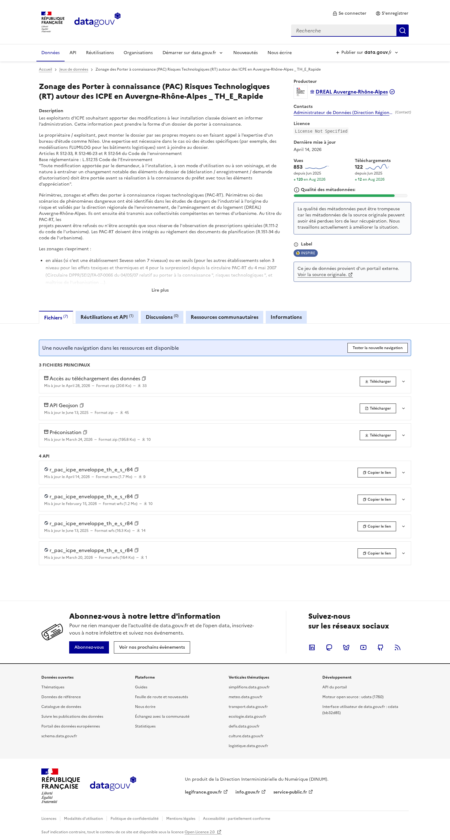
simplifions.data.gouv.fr (249, 687)
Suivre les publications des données (72, 716)
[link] (349, 13)
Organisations (138, 53)
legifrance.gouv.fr (203, 792)
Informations (286, 317)
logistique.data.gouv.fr (248, 746)
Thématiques (52, 687)
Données (50, 53)
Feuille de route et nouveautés (161, 697)
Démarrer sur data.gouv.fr (189, 53)
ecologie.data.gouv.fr (247, 716)
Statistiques (145, 726)
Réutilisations (100, 53)
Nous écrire (280, 53)
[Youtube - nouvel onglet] (363, 647)
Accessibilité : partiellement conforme (236, 818)
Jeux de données (73, 69)
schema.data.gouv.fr (59, 736)
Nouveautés (245, 53)
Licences (48, 818)
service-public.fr (290, 792)
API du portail (334, 687)
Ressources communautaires (224, 317)
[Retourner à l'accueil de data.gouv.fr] (97, 21)
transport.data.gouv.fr (248, 706)
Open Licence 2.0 (200, 832)
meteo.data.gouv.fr (246, 697)
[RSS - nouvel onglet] (398, 647)
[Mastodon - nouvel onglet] (329, 647)
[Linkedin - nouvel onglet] (312, 647)
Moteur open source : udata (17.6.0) (353, 697)
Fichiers (56, 317)
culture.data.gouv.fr (246, 736)
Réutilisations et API (107, 317)
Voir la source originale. (322, 274)
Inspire (308, 253)
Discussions (162, 317)
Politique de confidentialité (135, 818)
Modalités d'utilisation (83, 818)
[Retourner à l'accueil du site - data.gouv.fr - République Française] (113, 786)
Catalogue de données (61, 706)
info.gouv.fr (247, 792)
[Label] (296, 244)
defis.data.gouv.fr (244, 726)
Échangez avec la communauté (162, 716)
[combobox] (350, 30)
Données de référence (61, 697)
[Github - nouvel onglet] (380, 647)
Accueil (45, 69)
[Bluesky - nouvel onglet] (346, 647)
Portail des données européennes (70, 726)
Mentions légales (180, 818)
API (72, 53)
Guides (141, 687)
